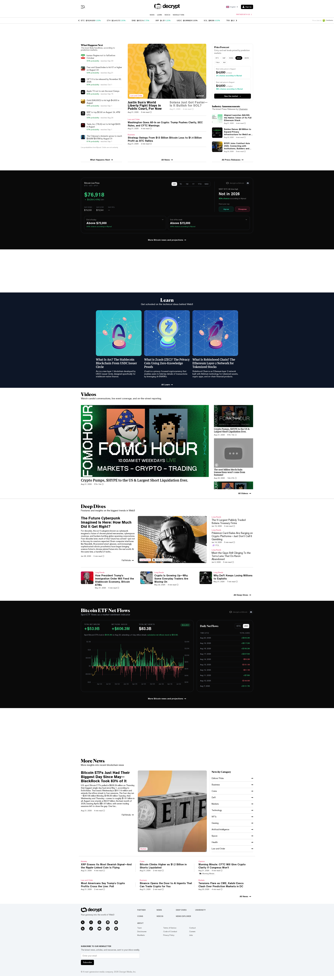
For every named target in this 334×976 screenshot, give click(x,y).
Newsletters (178, 15)
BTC (83, 20)
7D (181, 184)
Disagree (242, 209)
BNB (134, 20)
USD (246, 626)
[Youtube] (99, 928)
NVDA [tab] (231, 58)
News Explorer (183, 916)
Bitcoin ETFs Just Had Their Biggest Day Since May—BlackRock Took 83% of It (105, 776)
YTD (200, 184)
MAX (206, 184)
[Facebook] (116, 922)
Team (139, 928)
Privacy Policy (168, 935)
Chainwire (243, 109)
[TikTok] (91, 928)
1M (187, 184)
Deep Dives (181, 910)
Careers (192, 931)
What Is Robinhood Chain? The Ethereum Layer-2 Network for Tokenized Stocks (213, 363)
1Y (193, 184)
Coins (140, 916)
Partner (141, 910)
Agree (226, 209)
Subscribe (87, 962)
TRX (228, 20)
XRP (157, 20)
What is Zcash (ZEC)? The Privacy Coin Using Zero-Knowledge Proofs (167, 363)
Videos (167, 15)
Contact (192, 928)
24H (174, 184)
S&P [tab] (224, 58)
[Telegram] (116, 928)
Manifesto (141, 935)
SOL (205, 20)
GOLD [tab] (239, 58)
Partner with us (243, 14)
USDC (179, 20)
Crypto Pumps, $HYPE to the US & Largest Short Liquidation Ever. (134, 480)
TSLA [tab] (217, 62)
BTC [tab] (217, 58)
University (200, 910)
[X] (83, 922)
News (152, 15)
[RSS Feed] (83, 928)
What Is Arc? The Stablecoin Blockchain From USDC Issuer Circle (116, 363)
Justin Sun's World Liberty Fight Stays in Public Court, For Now (145, 105)
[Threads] (99, 922)
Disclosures (142, 931)
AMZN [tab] (246, 58)
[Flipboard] (108, 928)
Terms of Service (169, 928)
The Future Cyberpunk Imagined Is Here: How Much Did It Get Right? (106, 522)
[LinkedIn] (108, 922)
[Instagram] (91, 922)
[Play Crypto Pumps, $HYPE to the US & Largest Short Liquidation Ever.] (145, 441)
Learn (159, 15)
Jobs (191, 935)
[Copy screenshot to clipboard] (248, 183)
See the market (232, 96)
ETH (109, 20)
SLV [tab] (224, 62)
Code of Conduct (170, 931)
